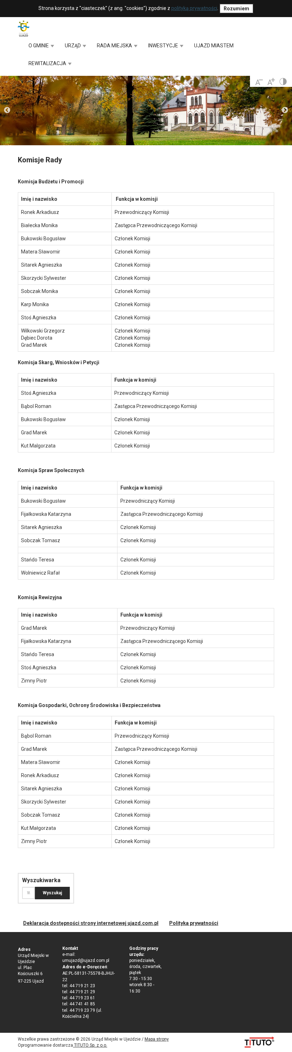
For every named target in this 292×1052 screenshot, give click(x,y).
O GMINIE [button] (39, 45)
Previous (7, 110)
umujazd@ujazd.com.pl (85, 960)
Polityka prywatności (193, 923)
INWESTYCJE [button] (163, 45)
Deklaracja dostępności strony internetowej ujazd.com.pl (90, 923)
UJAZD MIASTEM (214, 45)
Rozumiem (236, 8)
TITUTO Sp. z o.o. (90, 1045)
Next (284, 110)
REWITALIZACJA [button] (47, 63)
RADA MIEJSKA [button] (115, 45)
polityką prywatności (194, 8)
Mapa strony (157, 1039)
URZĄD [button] (73, 45)
